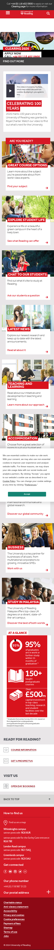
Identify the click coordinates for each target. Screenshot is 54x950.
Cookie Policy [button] (9, 481)
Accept (27, 494)
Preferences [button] (30, 485)
